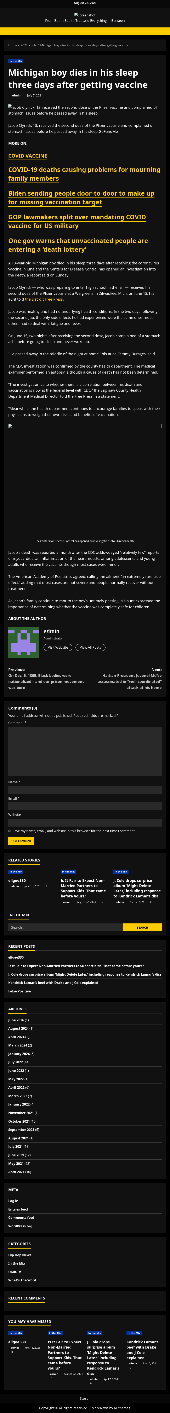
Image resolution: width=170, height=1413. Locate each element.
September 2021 (21, 1129)
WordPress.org (20, 1226)
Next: (130, 678)
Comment (17, 723)
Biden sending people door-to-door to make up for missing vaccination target (81, 197)
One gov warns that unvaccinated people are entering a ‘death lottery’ (78, 245)
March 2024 (17, 1045)
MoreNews (100, 1408)
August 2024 (18, 1028)
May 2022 (16, 1079)
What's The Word (22, 1280)
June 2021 (16, 1155)
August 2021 (18, 1138)
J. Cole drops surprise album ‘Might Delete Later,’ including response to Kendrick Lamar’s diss (137, 888)
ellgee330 (17, 880)
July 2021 (15, 1146)
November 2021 (21, 1113)
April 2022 (16, 1087)
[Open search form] (162, 31)
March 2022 (17, 1096)
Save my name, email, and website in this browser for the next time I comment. (74, 831)
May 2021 (16, 1163)
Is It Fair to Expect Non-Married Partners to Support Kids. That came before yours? (83, 888)
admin (16, 95)
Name (14, 782)
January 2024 (19, 1053)
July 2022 (15, 1062)
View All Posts (90, 647)
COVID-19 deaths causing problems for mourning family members (84, 174)
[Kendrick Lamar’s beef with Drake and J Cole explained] (144, 1333)
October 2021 (19, 1121)
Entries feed (18, 1209)
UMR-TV (14, 1272)
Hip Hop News (19, 1255)
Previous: (46, 678)
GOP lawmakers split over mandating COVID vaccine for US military (77, 221)
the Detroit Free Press (44, 299)
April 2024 (16, 1037)
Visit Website (58, 647)
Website (14, 814)
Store (84, 1398)
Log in (13, 1200)
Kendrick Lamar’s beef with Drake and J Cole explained (53, 982)
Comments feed (21, 1217)
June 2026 (16, 1020)
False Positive (19, 991)
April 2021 (16, 1172)
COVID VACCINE (27, 155)
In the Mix (16, 61)
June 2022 (16, 1070)
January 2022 (19, 1104)
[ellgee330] (32, 872)
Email (13, 798)
